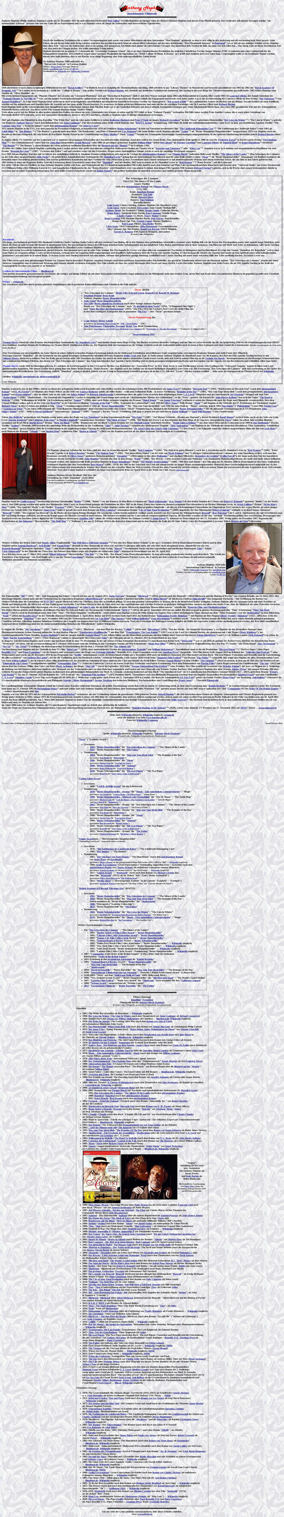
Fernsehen (148, 1000)
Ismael (129, 1223)
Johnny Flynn (239, 669)
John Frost (197, 1050)
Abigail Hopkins (166, 694)
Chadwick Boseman (108, 834)
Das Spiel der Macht (98, 1263)
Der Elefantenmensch (99, 1061)
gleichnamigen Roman (65, 126)
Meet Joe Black (62, 423)
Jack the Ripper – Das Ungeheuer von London (135, 800)
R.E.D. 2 (92, 1303)
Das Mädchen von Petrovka (102, 1040)
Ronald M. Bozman (169, 293)
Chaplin (92, 1114)
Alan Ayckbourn (170, 1082)
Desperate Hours (126, 1087)
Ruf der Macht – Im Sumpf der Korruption (110, 1324)
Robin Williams (180, 411)
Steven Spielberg (43, 411)
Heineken (29, 618)
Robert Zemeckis (221, 510)
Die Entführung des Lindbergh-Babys (117, 849)
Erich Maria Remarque (194, 1451)
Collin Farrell (227, 456)
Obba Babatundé (148, 226)
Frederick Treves (226, 140)
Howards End (200, 389)
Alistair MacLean (161, 1026)
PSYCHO (49, 601)
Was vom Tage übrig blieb (140, 755)
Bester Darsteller (127, 986)
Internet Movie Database (167, 733)
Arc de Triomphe (168, 1451)
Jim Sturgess (118, 618)
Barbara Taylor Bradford (148, 1483)
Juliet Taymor (121, 425)
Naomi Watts (63, 545)
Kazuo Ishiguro (23, 394)
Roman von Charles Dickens (166, 1472)
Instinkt (92, 1223)
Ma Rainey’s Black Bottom (132, 834)
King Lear (195, 148)
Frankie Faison (144, 221)
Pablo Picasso (141, 1205)
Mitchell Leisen (141, 423)
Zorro (228, 420)
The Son (264, 663)
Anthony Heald (113, 210)
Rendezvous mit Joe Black (101, 1221)
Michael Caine (106, 800)
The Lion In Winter (121, 1016)
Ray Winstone (220, 513)
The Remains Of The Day (129, 1130)
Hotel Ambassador (158, 501)
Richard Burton (116, 90)
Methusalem (253, 613)
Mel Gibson (166, 142)
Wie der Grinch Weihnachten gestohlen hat (174, 1234)
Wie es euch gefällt (176, 101)
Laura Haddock (50, 635)
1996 (92, 760)
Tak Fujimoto (147, 200)
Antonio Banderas (17, 420)
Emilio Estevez (27, 501)
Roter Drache (101, 1098)
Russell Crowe (29, 616)
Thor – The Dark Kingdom (102, 1306)
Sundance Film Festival (169, 657)
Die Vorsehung (32, 629)
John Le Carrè (90, 126)
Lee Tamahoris (91, 417)
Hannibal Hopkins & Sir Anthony (149, 708)
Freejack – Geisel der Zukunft (103, 1101)
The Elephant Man (121, 1061)
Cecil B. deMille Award (108, 786)
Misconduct (153, 629)
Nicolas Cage (270, 406)
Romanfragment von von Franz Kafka (141, 1125)
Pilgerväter (162, 1419)
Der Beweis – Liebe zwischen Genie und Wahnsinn (113, 1255)
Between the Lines (20, 151)
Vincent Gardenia (107, 870)
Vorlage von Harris (215, 358)
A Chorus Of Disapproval (120, 1082)
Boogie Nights (122, 823)
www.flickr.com (56, 69)
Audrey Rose (142, 1045)
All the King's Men (119, 1263)
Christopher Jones (189, 1419)
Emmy (184, 131)
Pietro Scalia (110, 324)
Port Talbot (113, 20)
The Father (202, 657)
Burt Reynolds (106, 823)
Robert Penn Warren (163, 1263)
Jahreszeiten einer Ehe (99, 1064)
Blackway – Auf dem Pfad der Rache (107, 1316)
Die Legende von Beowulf (101, 1274)
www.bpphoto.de (81, 483)
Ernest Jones (185, 680)
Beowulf (7, 513)
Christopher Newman (114, 326)
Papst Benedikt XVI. (150, 1499)
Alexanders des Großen (206, 456)
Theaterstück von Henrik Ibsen (159, 1034)
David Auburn (186, 1255)
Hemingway (114, 802)
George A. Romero (123, 231)
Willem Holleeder (140, 618)
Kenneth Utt (151, 293)
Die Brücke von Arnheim (101, 1050)
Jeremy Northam (103, 680)
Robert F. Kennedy (233, 501)
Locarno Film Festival (102, 980)
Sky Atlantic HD (122, 646)
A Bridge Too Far (124, 1050)
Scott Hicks (270, 428)
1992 (92, 747)
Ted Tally (148, 194)
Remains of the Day (187, 391)
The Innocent (125, 1127)
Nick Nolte (104, 807)
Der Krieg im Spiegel (98, 1021)
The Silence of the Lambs (234, 154)
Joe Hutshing (99, 324)
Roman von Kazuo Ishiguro (167, 1130)
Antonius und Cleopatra (168, 148)
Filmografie (151, 13)
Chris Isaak (112, 226)
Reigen (182, 1292)
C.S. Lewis (188, 394)
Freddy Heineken (153, 1311)
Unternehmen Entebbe (99, 1409)
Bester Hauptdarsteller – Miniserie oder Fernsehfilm (123, 797)
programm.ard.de (268, 708)
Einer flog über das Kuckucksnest (107, 309)
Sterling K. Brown (107, 883)
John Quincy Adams (192, 1215)
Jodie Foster (42, 157)
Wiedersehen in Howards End (103, 1106)
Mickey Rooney (106, 862)
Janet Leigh (89, 607)
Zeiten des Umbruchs (99, 1356)
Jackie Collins (180, 1446)
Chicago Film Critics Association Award (117, 935)
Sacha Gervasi (116, 596)
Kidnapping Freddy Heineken (172, 616)
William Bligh (144, 142)
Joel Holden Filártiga (165, 1478)
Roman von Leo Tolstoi (152, 1398)
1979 (92, 791)
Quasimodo (115, 859)
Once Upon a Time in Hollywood (125, 774)
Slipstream (148, 980)
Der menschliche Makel (100, 1244)
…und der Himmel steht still (102, 1127)
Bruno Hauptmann (127, 128)
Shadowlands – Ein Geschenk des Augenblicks (111, 1133)
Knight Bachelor (217, 686)
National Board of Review (110, 940)
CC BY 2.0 (221, 574)
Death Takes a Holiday (184, 423)
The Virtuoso (207, 660)
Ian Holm (104, 915)
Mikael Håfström (57, 554)
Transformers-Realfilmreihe (93, 632)
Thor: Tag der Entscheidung (17, 638)
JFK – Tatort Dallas (129, 324)
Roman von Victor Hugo (160, 1440)
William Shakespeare (162, 649)
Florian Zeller (208, 663)
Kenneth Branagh (11, 548)
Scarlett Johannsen (68, 607)
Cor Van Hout (102, 618)
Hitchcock (143, 596)
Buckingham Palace (47, 688)
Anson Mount (174, 660)
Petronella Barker (66, 694)
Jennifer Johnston (159, 1077)
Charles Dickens (124, 867)
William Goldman (171, 1053)
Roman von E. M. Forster (158, 1106)
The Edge (137, 417)
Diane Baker (113, 213)
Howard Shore (145, 197)
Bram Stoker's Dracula (100, 1109)
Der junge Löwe (96, 1029)
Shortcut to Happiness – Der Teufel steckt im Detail (114, 1247)
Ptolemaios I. (185, 1252)
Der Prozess (94, 1125)
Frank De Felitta (180, 1045)
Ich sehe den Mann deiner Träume (105, 1284)
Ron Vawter (157, 218)
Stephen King (52, 431)
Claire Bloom (184, 1034)
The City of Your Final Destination (105, 1279)
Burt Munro (97, 464)
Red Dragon (186, 162)
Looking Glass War (11, 126)
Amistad (75, 411)
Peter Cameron (107, 510)
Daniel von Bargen (150, 229)
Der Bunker (26, 131)
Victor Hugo (100, 859)
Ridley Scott (130, 355)
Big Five (142, 311)
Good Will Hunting (201, 411)
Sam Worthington (161, 618)
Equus (131, 134)
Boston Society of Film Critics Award (115, 932)
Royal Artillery (75, 87)
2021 (92, 749)
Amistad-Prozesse (169, 1215)
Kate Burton (192, 1176)
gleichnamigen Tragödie (134, 649)
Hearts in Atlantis (88, 431)
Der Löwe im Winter (234, 120)
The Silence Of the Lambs (137, 1093)
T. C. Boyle (165, 1138)
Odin (116, 551)
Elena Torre (56, 67)
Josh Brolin (44, 545)
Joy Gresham (236, 394)
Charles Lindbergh (91, 1416)
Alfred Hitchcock (93, 599)
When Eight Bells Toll (119, 1026)
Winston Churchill (189, 1029)
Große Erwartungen (106, 865)
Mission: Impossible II (99, 1231)
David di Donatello (100, 970)
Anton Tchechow (172, 400)
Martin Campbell (68, 420)
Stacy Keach (99, 802)
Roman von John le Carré (159, 1021)
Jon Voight (104, 794)
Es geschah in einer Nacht (146, 306)
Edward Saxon (136, 293)
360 (23, 596)
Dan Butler (148, 223)
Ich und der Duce (97, 1456)
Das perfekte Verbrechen (101, 1271)
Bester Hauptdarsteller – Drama (113, 791)
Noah (5, 616)
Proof (137, 459)
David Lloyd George (95, 1032)
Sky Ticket (21, 646)
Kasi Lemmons (153, 213)
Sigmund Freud (246, 674)
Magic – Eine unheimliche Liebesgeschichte (158, 791)
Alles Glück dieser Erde (100, 1058)
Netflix (78, 655)
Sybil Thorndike (95, 1395)
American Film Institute (93, 674)
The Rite (89, 554)
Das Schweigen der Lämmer (141, 747)
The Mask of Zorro (116, 420)
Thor (47, 548)
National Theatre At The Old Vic (19, 98)
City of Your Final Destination (154, 510)
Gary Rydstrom (122, 329)
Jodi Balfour (258, 677)
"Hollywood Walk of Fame (126, 975)
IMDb (169, 1345)
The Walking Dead (129, 878)
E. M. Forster (22, 391)
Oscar (205, 157)
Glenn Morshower (206, 635)
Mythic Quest (104, 880)
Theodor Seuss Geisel (97, 1236)
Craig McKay (90, 321)
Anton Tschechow (173, 1146)
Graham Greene (158, 1467)
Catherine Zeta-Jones (44, 420)
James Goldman (72, 123)
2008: (92, 904)
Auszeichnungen (135, 13)
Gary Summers (135, 329)
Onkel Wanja (149, 400)
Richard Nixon (9, 406)
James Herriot (196, 1403)
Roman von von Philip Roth (156, 1244)
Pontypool (220, 43)
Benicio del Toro (239, 521)
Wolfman (93, 1282)
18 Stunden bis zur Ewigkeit (102, 1042)
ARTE (243, 708)
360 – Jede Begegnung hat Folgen (105, 1292)
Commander (234, 688)
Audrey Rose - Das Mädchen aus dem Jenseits (111, 1045)
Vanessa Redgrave (89, 391)
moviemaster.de (31, 376)
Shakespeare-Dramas (135, 1496)
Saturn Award (104, 873)
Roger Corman (112, 218)
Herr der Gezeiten (120, 807)
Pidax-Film (189, 1186)
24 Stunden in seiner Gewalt (102, 1087)
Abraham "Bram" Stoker (168, 1109)
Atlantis (34, 431)
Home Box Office (157, 643)
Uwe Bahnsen (129, 131)
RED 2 (125, 610)
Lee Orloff (110, 329)
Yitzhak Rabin (92, 1411)
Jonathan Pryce (170, 652)
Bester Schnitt (106, 321)
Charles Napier (124, 216)
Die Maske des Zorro (99, 1218)
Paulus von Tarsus (147, 1435)
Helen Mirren (160, 599)
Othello (165, 1430)
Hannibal (107, 162)
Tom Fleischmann (93, 326)
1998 (92, 765)
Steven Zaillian (244, 504)
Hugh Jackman (64, 666)
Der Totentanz (267, 98)
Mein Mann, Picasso (98, 1205)
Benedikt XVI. (9, 652)
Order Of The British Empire (263, 688)
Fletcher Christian (186, 142)
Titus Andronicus (179, 425)
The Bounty (9, 145)
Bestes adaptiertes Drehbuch (109, 303)
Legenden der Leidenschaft (102, 1141)
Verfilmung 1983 (117, 1488)
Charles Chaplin (185, 1114)
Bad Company (145, 450)
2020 (92, 771)
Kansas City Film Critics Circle (112, 938)
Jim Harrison (166, 1141)
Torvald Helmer (106, 1037)
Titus (107, 425)
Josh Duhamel (256, 635)
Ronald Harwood (166, 1486)
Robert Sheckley (179, 1101)
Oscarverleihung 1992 (143, 334)
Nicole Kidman (175, 453)
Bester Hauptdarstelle (108, 896)
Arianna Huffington (121, 1207)
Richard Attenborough (101, 394)
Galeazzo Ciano (95, 1459)
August (77, 400)
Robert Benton (76, 453)
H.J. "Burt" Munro (180, 1260)
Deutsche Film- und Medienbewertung (207, 607)
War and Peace (116, 1398)
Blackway (68, 629)
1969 (92, 912)
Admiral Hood (230, 142)
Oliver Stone (170, 403)
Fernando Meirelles (105, 652)
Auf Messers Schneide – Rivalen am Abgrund (111, 1210)
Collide (127, 629)
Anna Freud (228, 677)
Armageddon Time (67, 663)
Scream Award (98, 983)
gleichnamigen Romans (154, 154)
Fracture (59, 507)
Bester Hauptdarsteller (114, 298)
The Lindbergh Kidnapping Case (196, 128)
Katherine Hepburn (120, 120)
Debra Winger (78, 394)
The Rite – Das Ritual (99, 1290)
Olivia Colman (20, 660)
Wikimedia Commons (80, 71)
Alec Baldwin (15, 417)
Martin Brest (35, 423)
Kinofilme (136, 1000)
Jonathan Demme (145, 192)
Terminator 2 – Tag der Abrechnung (162, 329)
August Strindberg (11, 101)
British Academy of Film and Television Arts (101, 888)
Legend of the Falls (127, 1141)
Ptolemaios (162, 456)
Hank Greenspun (117, 1276)
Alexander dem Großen (155, 1252)
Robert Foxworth (186, 1435)
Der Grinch (94, 1234)
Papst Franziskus (31, 652)
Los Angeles (176, 501)
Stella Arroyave (179, 699)
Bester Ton (131, 326)
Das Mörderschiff (97, 1026)
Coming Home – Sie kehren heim (127, 794)
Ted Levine (142, 208)
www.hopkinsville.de (156, 717)
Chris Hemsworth (11, 551)
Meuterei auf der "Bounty (114, 145)
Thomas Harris (179, 154)
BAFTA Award (144, 123)
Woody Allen (48, 542)
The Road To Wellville (126, 1138)
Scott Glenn (113, 208)
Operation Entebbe (174, 1409)
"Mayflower (141, 1419)
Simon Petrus (126, 1435)
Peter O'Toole (142, 120)
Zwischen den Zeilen (98, 1074)
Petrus (93, 1438)
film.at (118, 1383)
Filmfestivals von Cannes (15, 663)
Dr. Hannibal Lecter (86, 342)
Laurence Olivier (238, 96)
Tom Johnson (99, 329)
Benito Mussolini (148, 1456)
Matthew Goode (24, 677)
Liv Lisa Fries (187, 677)
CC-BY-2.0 (73, 69)
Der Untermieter (125, 920)
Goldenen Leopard (190, 980)
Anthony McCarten (37, 657)
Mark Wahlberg (248, 632)
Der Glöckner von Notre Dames (113, 857)
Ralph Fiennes (104, 171)
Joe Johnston (25, 521)
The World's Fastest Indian (154, 461)
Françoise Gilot (185, 1205)
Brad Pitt (55, 403)
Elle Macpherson (118, 1213)
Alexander (122, 456)
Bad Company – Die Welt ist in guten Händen (111, 1242)
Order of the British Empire (112, 956)
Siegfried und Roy (136, 1229)
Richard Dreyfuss (107, 920)
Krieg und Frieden (97, 1398)
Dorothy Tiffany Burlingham (77, 680)
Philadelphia (243, 406)
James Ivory (173, 389)
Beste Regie (108, 295)
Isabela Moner (93, 635)
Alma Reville (198, 599)
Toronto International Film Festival (149, 666)
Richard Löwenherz (170, 120)
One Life (90, 666)
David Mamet (227, 417)
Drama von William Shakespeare (123, 1018)
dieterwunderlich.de (50, 376)
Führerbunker (114, 1424)
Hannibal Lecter (112, 157)
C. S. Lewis (7, 677)
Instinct (15, 425)
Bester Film (122, 293)
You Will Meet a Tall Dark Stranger (90, 542)
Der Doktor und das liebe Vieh (103, 1403)
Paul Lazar (127, 223)
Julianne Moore (10, 358)
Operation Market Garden (155, 1050)
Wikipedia (62, 71)
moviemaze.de (182, 470)
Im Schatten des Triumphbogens (104, 1451)
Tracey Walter (151, 216)
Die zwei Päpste (227, 649)
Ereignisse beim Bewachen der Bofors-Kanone (131, 915)
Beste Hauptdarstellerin (109, 301)
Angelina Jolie (86, 518)
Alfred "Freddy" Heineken (233, 616)
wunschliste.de (92, 1085)
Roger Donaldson (250, 142)
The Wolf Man (58, 521)
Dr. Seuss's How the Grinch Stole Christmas (156, 428)
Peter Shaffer (110, 134)
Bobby (78, 501)
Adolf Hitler (8, 131)
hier (37, 691)
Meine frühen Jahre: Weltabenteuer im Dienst (152, 1029)
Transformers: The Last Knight (142, 632)
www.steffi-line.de (145, 1514)
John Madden (91, 459)
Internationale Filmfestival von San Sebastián (114, 972)
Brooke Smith (152, 210)
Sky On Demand (266, 643)
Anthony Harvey (24, 123)
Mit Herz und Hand (163, 978)
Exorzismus (77, 557)
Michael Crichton (165, 873)
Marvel (118, 548)
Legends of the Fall (100, 403)
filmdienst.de (47, 271)
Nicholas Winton (230, 666)
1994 (92, 755)
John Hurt (55, 142)
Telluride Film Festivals (257, 652)
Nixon (197, 403)
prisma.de (18, 281)
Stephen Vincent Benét (98, 1250)
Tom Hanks (227, 406)
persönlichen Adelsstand (120, 959)
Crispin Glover (158, 518)
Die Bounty (94, 1066)
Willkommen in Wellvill (100, 1138)
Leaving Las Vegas (13, 409)
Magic (136, 1053)
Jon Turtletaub (260, 423)
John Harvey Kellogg (226, 397)
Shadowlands (9, 397)
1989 (92, 797)
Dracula (117, 1109)
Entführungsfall (180, 1414)
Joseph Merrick (82, 142)
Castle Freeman (94, 1319)
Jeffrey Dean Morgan (109, 878)
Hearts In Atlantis (97, 1239)
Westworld (186, 641)
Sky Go (6, 646)
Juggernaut (124, 1042)
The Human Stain (105, 453)
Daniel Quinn (145, 1223)
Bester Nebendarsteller (191, 409)
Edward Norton (203, 168)
